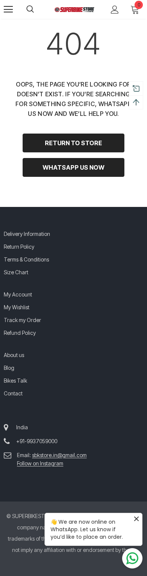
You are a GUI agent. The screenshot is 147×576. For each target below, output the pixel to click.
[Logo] (74, 9)
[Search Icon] (37, 9)
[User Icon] (115, 10)
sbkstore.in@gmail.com (59, 455)
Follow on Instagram (40, 463)
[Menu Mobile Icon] (8, 9)
